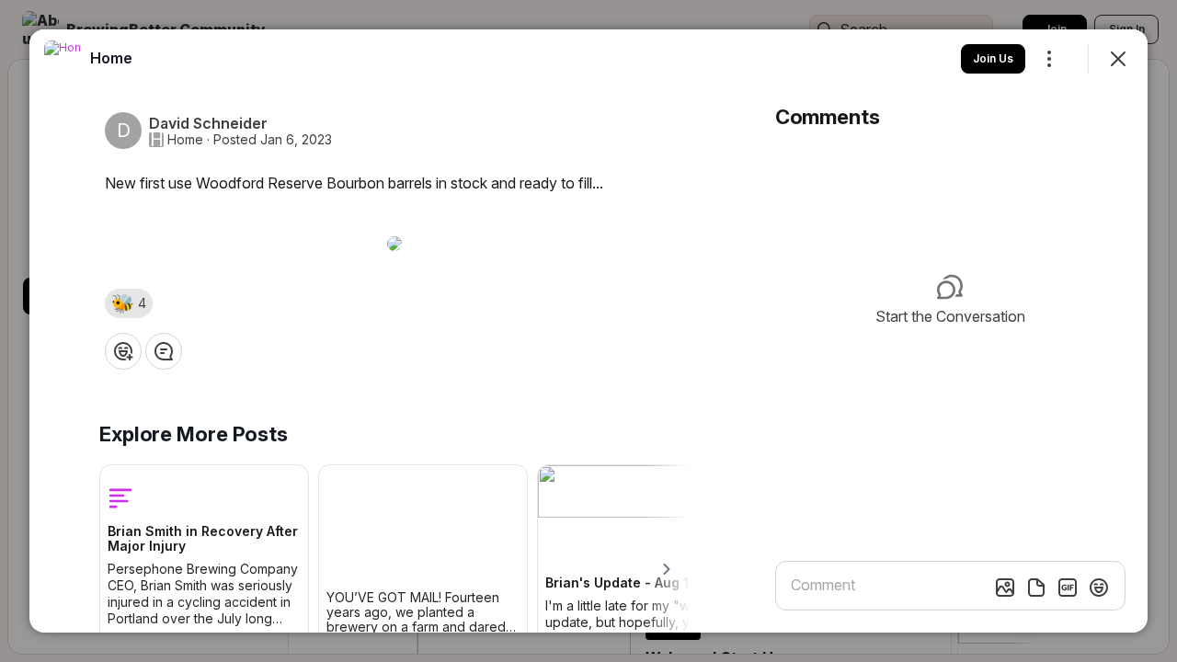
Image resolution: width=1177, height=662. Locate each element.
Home (185, 139)
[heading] (111, 58)
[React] (123, 351)
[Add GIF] (1067, 587)
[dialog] (588, 331)
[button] (129, 303)
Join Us (993, 58)
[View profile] (62, 58)
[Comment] (163, 351)
